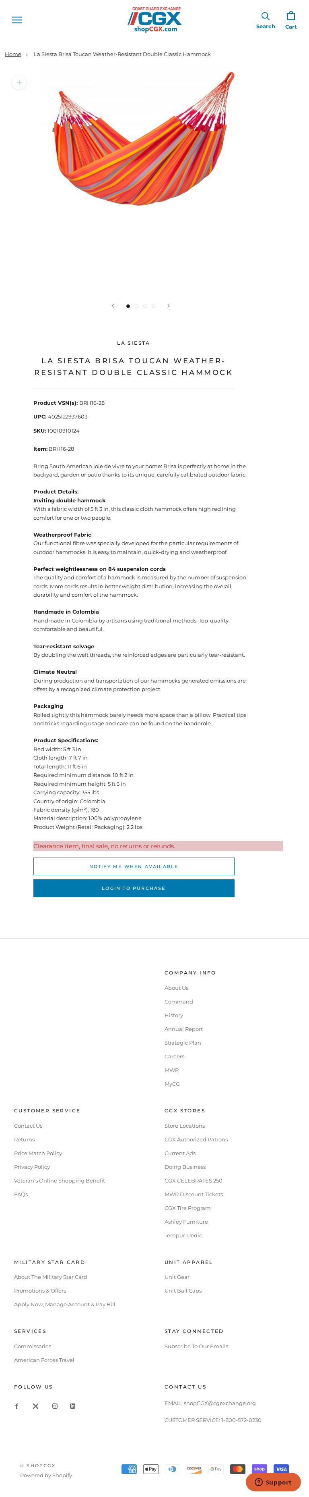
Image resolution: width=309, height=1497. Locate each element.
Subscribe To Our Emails (196, 1346)
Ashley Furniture (186, 1221)
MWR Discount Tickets (194, 1194)
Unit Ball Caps (183, 1290)
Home (13, 54)
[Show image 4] (153, 306)
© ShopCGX (38, 1465)
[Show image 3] (145, 306)
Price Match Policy (38, 1153)
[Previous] (113, 306)
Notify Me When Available (134, 866)
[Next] (168, 306)
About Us (176, 988)
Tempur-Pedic (183, 1235)
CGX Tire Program (188, 1208)
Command (179, 1001)
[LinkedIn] (72, 1405)
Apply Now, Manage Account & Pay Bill (64, 1304)
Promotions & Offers (40, 1290)
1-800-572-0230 (241, 1420)
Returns (24, 1139)
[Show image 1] (128, 306)
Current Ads (180, 1153)
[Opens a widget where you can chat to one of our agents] (273, 1483)
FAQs (21, 1194)
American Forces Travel (44, 1360)
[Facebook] (16, 1405)
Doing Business (185, 1167)
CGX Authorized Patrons (196, 1139)
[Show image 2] (136, 306)
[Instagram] (55, 1405)
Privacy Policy (32, 1167)
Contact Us (28, 1125)
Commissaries (32, 1346)
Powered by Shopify (46, 1475)
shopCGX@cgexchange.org (220, 1403)
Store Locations (185, 1125)
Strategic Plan (183, 1042)
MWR (172, 1070)
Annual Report (184, 1029)
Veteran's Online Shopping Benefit (59, 1180)
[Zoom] (19, 82)
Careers (174, 1056)
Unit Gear (177, 1277)
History (174, 1015)
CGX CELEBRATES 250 (193, 1180)
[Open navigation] (17, 20)
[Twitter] (36, 1405)
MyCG (172, 1084)
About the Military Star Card (50, 1277)
